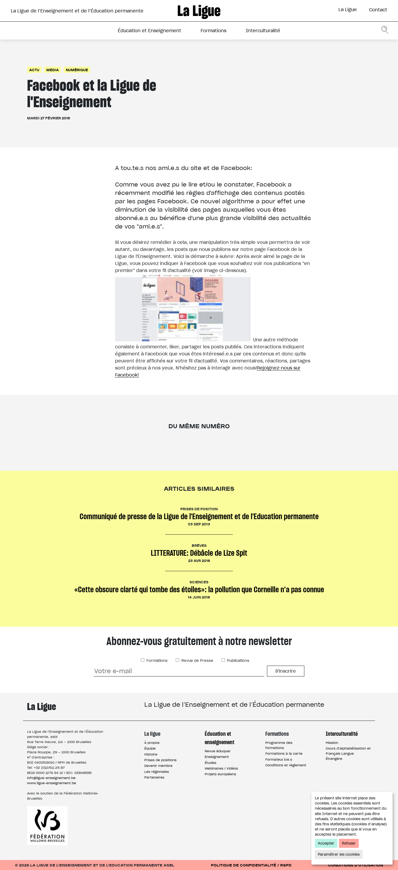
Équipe (150, 748)
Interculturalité (263, 30)
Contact (378, 9)
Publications (237, 660)
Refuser (349, 843)
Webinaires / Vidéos (221, 768)
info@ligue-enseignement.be (51, 778)
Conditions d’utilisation (355, 865)
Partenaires (154, 777)
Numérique (77, 69)
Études (210, 763)
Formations (213, 30)
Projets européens (220, 774)
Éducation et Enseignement (149, 30)
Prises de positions (160, 760)
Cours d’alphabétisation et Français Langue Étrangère (348, 753)
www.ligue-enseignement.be (51, 783)
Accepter (326, 843)
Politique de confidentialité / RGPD (251, 865)
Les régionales (156, 772)
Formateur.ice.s (278, 759)
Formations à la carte (283, 753)
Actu (34, 69)
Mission (332, 743)
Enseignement (217, 757)
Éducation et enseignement (219, 738)
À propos (151, 743)
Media (52, 69)
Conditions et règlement (285, 765)
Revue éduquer (218, 751)
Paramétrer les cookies (339, 854)
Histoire (150, 754)
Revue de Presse (196, 660)
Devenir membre (158, 766)
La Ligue (347, 9)
